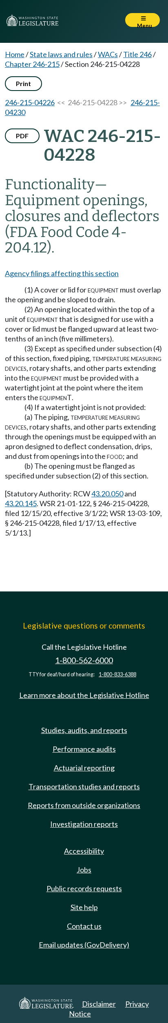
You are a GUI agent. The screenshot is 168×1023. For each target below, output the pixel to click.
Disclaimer (99, 1003)
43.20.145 (21, 503)
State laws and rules (61, 54)
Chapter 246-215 (32, 64)
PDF (22, 136)
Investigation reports (84, 823)
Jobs (84, 869)
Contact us (84, 925)
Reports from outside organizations (84, 805)
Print (23, 83)
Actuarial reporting (84, 767)
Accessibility (84, 850)
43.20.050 (107, 493)
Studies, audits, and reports (84, 730)
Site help (84, 907)
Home (14, 54)
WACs (108, 54)
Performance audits (84, 748)
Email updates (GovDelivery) (84, 944)
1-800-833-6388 (117, 674)
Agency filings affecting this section (62, 273)
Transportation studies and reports (84, 786)
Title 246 (137, 54)
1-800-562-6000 (84, 660)
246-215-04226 (30, 102)
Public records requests (84, 888)
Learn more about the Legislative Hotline (84, 695)
